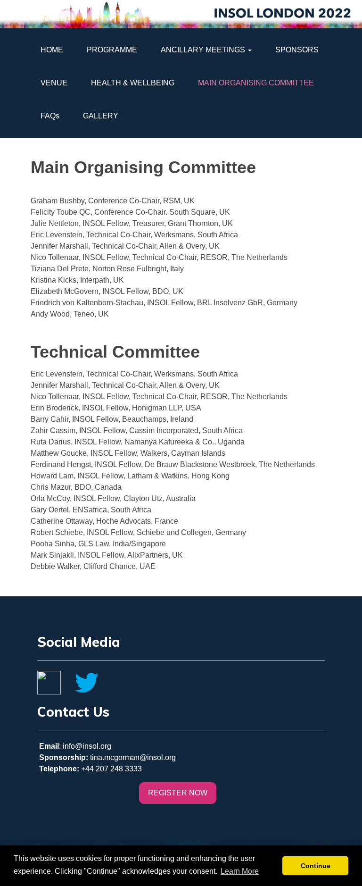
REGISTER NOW (177, 793)
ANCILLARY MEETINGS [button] (204, 50)
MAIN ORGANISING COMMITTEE (256, 83)
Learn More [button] (240, 871)
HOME (52, 50)
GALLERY (100, 116)
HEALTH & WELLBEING (132, 83)
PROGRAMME (112, 50)
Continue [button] (315, 865)
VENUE (54, 83)
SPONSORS (297, 50)
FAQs (50, 116)
